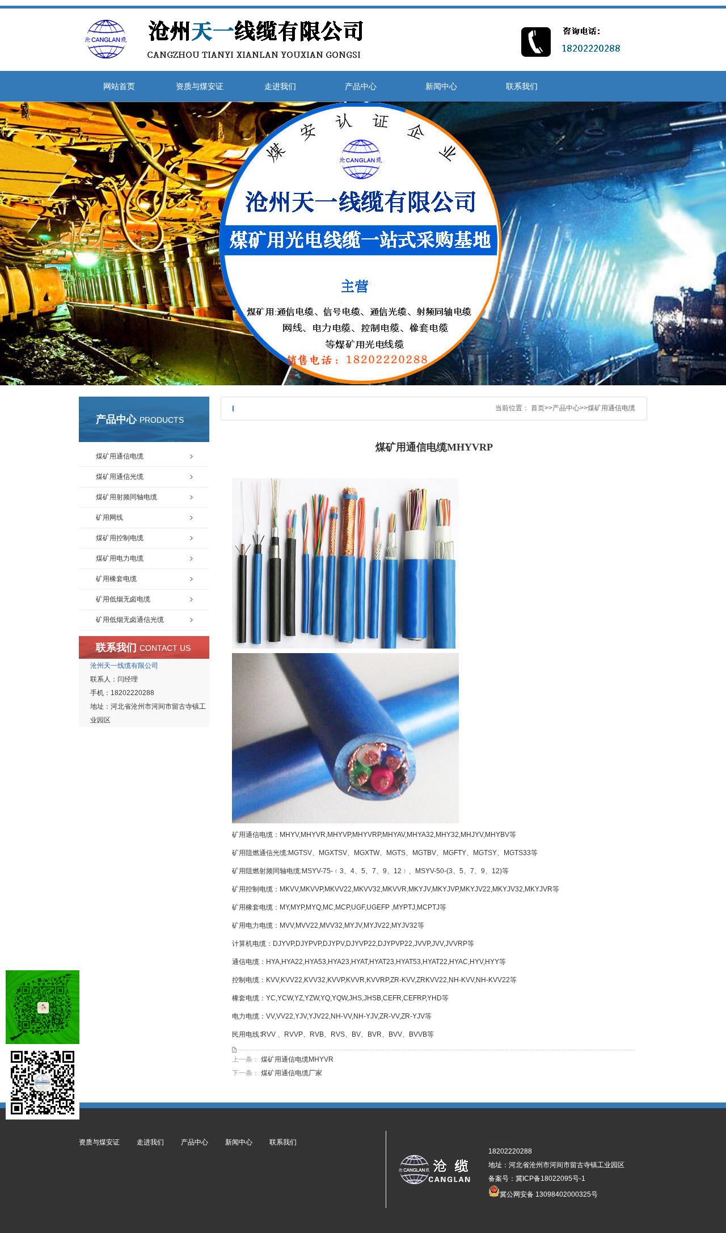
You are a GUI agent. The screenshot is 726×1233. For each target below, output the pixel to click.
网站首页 (119, 86)
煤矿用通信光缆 (119, 477)
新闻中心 (441, 86)
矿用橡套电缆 (116, 579)
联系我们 (522, 86)
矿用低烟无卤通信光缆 (130, 620)
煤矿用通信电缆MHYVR (297, 1059)
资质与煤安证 (199, 86)
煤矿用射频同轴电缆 (126, 497)
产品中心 (361, 86)
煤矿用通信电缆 (611, 408)
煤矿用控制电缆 (119, 538)
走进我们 (280, 86)
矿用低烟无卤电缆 (123, 599)
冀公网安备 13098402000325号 (549, 1193)
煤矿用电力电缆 (119, 558)
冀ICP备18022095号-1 (550, 1178)
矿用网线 (109, 517)
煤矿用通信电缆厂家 (291, 1073)
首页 (537, 408)
